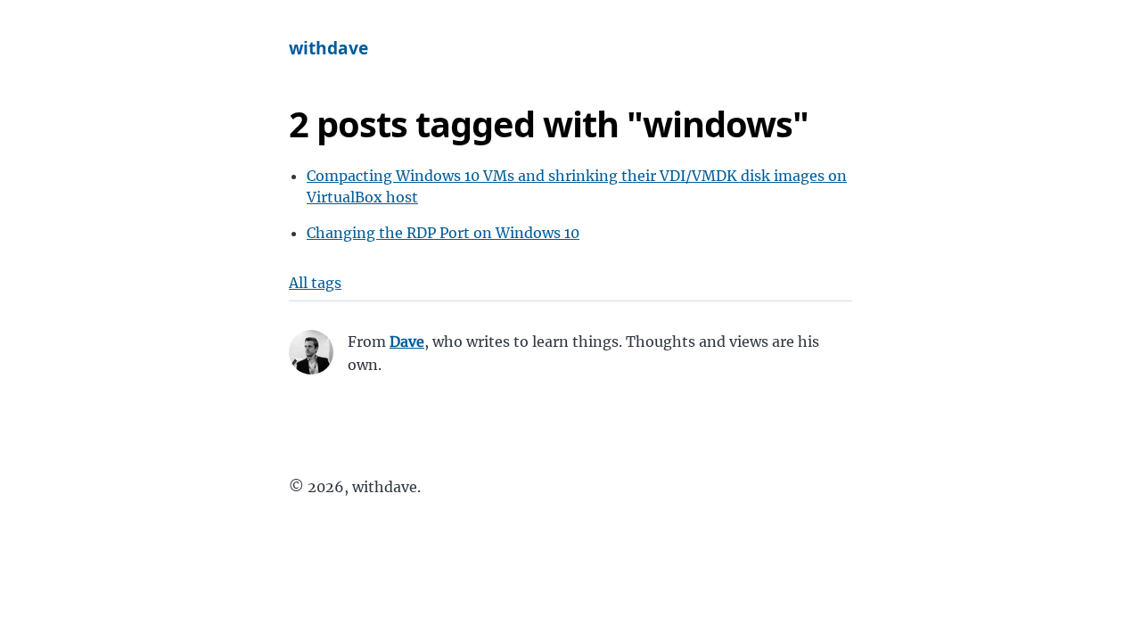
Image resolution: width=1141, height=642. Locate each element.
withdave (328, 48)
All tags (315, 283)
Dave (407, 341)
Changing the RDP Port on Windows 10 (443, 233)
